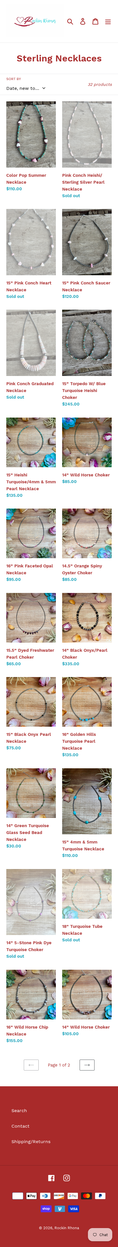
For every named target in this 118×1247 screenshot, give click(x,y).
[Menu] (108, 21)
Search (19, 1110)
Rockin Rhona (66, 1228)
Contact (20, 1126)
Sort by (13, 79)
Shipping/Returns (30, 1141)
